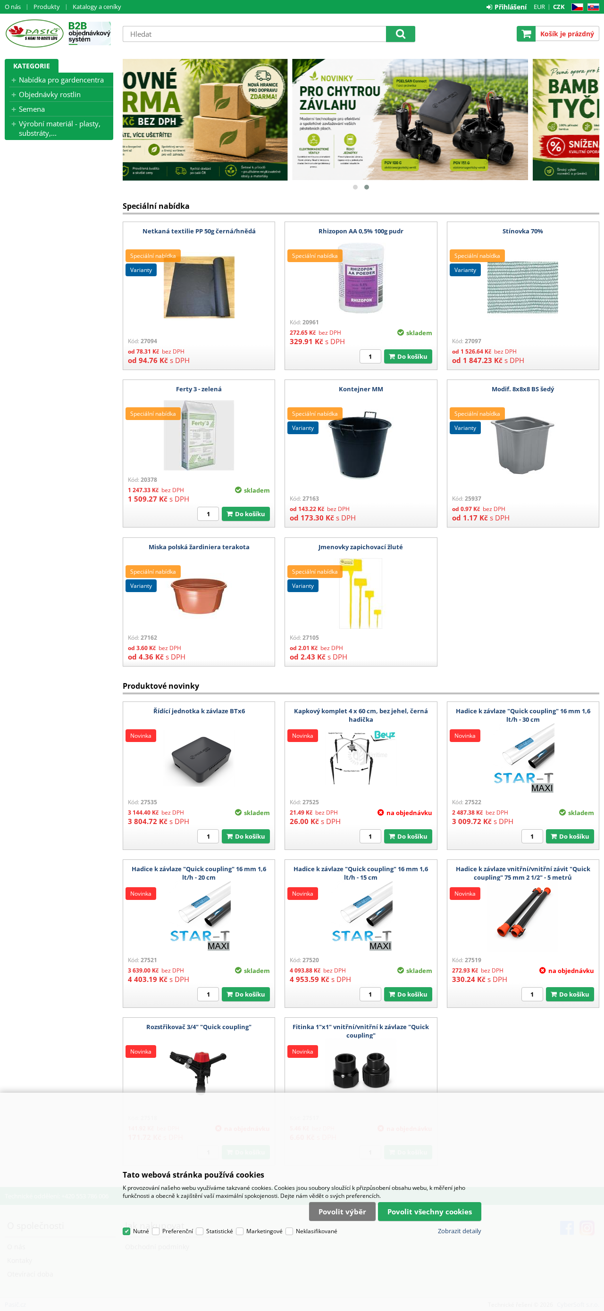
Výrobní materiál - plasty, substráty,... (60, 128)
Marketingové (264, 1231)
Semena (32, 109)
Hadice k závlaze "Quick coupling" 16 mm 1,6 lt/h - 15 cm (361, 873)
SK (591, 7)
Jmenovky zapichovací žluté (361, 547)
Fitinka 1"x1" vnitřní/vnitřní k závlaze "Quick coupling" (361, 1030)
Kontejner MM (361, 389)
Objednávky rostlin (50, 94)
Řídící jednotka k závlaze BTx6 (199, 711)
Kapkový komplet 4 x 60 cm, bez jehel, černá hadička (361, 715)
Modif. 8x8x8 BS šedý (523, 389)
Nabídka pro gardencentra (61, 79)
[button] (355, 187)
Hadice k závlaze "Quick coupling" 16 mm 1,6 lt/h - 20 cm (199, 873)
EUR (539, 6)
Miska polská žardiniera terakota (199, 547)
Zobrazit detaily (459, 1231)
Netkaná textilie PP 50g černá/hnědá (199, 231)
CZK (559, 6)
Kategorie (31, 65)
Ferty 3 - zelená (199, 389)
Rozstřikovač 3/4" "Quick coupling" (199, 1026)
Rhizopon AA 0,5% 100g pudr (361, 231)
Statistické (219, 1231)
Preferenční (177, 1231)
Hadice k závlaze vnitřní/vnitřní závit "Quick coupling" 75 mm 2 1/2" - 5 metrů (523, 873)
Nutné (141, 1231)
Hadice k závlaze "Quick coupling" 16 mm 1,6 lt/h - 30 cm (523, 715)
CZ (575, 7)
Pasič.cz (34, 33)
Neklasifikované (316, 1231)
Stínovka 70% (523, 231)
